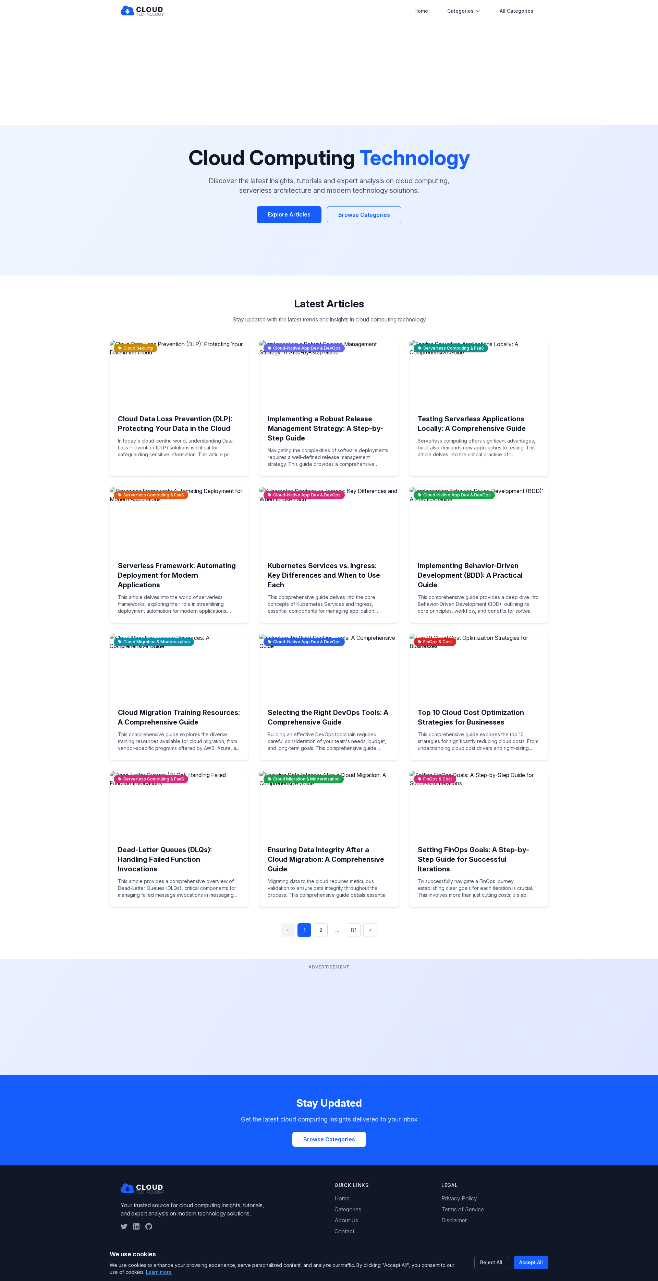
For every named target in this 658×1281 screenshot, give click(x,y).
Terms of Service (462, 1209)
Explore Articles (289, 214)
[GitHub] (148, 1226)
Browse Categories (364, 214)
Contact (344, 1231)
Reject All (491, 1262)
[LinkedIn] (136, 1226)
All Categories (516, 11)
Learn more (159, 1272)
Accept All (531, 1262)
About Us (346, 1220)
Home (421, 11)
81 (354, 930)
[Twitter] (124, 1226)
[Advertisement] (329, 73)
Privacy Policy (459, 1198)
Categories (460, 11)
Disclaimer (454, 1220)
